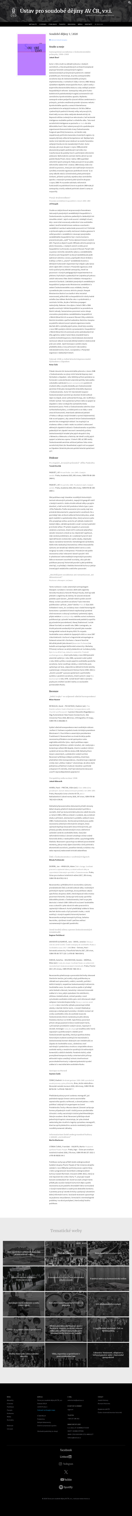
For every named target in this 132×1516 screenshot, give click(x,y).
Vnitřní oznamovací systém (46, 1426)
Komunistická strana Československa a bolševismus (66, 1278)
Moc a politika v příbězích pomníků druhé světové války (23, 1253)
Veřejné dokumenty (44, 1422)
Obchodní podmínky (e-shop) (47, 1431)
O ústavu (42, 24)
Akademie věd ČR (104, 1409)
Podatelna (41, 1419)
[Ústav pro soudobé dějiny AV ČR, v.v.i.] (13, 12)
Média (80, 24)
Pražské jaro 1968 (66, 1253)
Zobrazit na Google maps (46, 1410)
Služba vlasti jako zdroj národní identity (24, 1355)
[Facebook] (66, 1449)
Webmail (10, 1426)
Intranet (10, 1429)
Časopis (62, 24)
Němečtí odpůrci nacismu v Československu (24, 1278)
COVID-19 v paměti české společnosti (23, 1329)
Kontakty (88, 24)
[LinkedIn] (66, 1456)
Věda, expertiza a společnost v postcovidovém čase (66, 1355)
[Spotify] (66, 1487)
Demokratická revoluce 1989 (108, 1253)
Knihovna (71, 24)
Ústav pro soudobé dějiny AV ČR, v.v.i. (59, 1499)
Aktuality (33, 24)
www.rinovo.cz (85, 1499)
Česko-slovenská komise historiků (110, 1412)
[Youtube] (66, 1479)
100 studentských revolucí (108, 1304)
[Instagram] (66, 1464)
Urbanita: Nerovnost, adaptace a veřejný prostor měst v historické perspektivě (108, 1355)
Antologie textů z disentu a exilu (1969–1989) (23, 1304)
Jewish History (103, 1400)
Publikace (53, 24)
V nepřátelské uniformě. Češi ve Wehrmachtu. (108, 1329)
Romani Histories (104, 1403)
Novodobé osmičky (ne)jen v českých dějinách (66, 1304)
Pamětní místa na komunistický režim (108, 1278)
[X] (66, 1472)
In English (99, 24)
